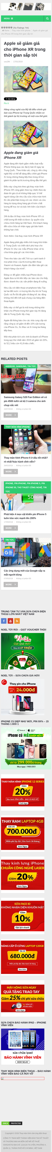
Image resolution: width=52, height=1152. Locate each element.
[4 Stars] (9, 27)
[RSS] (17, 621)
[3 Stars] (7, 27)
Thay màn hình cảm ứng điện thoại (33, 1133)
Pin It (6, 103)
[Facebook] (3, 621)
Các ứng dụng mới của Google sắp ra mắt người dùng (24, 573)
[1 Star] (2, 27)
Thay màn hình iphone (21, 30)
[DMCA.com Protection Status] (12, 1125)
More (9, 415)
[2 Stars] (4, 27)
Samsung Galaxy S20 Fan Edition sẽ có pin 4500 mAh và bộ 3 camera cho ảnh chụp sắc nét (25, 401)
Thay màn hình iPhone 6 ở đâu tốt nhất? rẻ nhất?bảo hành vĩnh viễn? (26, 460)
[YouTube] (10, 621)
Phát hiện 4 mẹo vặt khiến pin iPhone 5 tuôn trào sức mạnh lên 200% (25, 516)
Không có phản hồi (23, 409)
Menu (7, 18)
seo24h (7, 62)
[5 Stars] (11, 27)
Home (6, 30)
